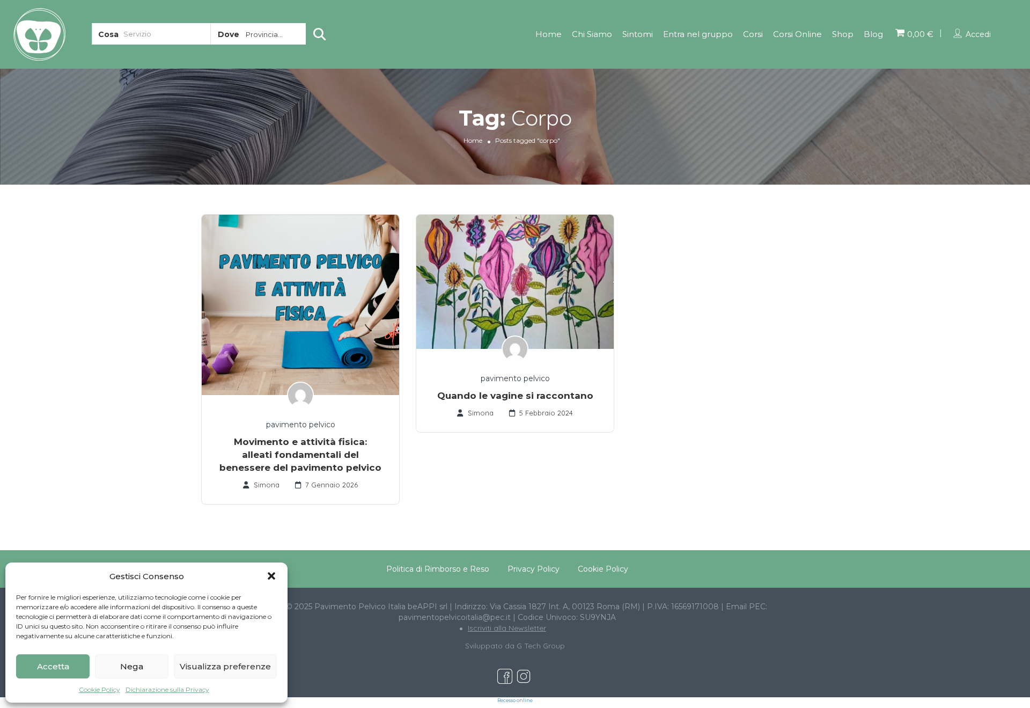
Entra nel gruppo (698, 34)
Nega (131, 666)
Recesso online (515, 700)
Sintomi (637, 34)
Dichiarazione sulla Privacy (167, 689)
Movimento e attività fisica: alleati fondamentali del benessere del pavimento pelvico (300, 454)
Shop (843, 34)
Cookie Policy (99, 689)
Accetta (53, 666)
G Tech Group (541, 646)
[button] (271, 576)
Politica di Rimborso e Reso (437, 569)
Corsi (753, 34)
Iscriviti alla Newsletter (507, 628)
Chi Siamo (592, 34)
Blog (873, 34)
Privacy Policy (533, 569)
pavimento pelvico (300, 424)
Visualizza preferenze (225, 666)
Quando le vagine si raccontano (515, 395)
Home (548, 34)
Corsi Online (797, 34)
